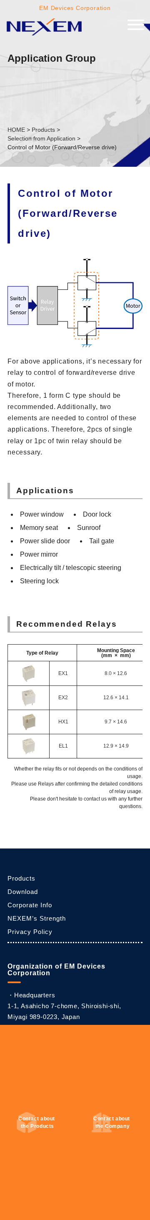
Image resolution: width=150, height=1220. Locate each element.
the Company (112, 1122)
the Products (37, 1122)
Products (21, 878)
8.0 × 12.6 (116, 673)
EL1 (63, 746)
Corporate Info (30, 905)
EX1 (63, 673)
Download (23, 891)
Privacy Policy (30, 931)
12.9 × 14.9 (116, 746)
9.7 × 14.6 (116, 722)
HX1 (63, 722)
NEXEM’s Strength (37, 918)
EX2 (63, 697)
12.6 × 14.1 (116, 697)
